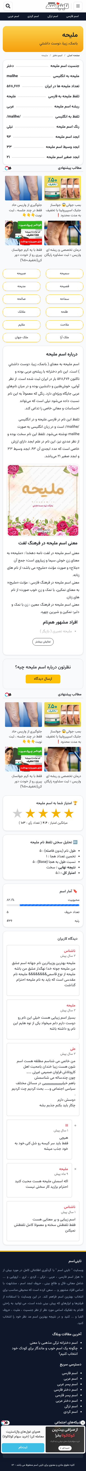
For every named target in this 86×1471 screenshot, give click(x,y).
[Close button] (82, 1422)
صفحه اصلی (73, 56)
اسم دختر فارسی (66, 1390)
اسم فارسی (72, 16)
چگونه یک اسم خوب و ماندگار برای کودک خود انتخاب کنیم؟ (45, 1351)
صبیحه (21, 273)
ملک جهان (21, 337)
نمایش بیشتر (43, 641)
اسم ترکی (52, 16)
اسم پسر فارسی (66, 1395)
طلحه (64, 312)
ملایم (21, 324)
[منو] (78, 6)
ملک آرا (64, 337)
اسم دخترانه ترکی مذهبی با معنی (54, 1343)
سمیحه (64, 273)
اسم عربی (13, 16)
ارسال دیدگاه (43, 679)
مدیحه (21, 286)
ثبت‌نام (23, 1447)
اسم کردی (33, 16)
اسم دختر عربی (67, 1401)
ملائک (21, 312)
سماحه (64, 299)
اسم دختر (57, 56)
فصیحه (64, 286)
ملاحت (64, 324)
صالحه (21, 299)
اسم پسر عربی (67, 1384)
